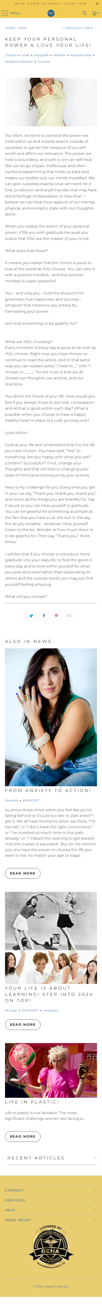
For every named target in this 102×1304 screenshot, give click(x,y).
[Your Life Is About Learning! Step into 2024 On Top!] (51, 938)
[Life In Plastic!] (51, 1070)
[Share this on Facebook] (44, 615)
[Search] (84, 13)
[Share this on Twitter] (31, 615)
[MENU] (2, 13)
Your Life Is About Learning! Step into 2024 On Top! (49, 994)
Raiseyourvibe (81, 55)
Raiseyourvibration (19, 61)
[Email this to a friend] (69, 615)
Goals (25, 55)
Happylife (41, 55)
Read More (23, 873)
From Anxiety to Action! (48, 790)
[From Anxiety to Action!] (51, 717)
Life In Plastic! (32, 1101)
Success (44, 61)
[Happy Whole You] (51, 13)
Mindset (59, 55)
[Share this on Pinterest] (56, 615)
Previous (73, 28)
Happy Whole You (56, 1286)
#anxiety (11, 800)
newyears (50, 1010)
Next (89, 28)
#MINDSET (31, 800)
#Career (11, 1010)
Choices (11, 55)
